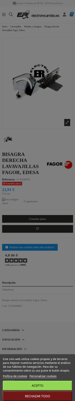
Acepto (37, 385)
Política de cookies (15, 376)
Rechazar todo (37, 396)
